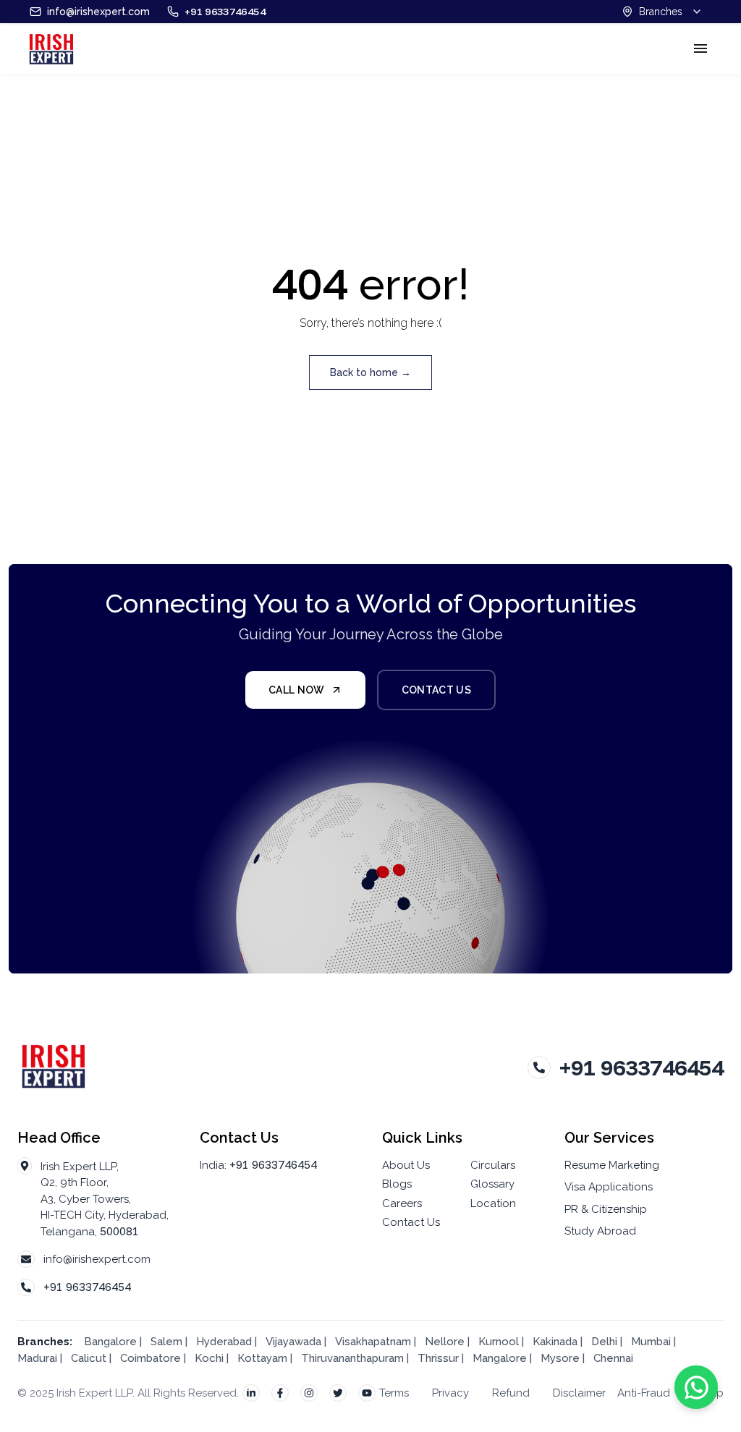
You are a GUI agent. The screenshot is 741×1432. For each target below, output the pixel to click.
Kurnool (498, 1341)
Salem (166, 1341)
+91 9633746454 (87, 1287)
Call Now (296, 690)
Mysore (560, 1358)
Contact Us (437, 690)
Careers (402, 1203)
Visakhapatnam (373, 1341)
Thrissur (438, 1358)
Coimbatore (150, 1358)
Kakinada (556, 1341)
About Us (406, 1165)
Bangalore (110, 1341)
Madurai (37, 1358)
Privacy (450, 1392)
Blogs (397, 1183)
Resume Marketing (611, 1165)
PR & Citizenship (605, 1209)
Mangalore (500, 1358)
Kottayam (262, 1358)
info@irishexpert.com (97, 1259)
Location (493, 1203)
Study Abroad (600, 1230)
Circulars (492, 1165)
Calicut (90, 1358)
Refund (511, 1392)
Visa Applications (608, 1186)
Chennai (613, 1358)
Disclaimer (579, 1392)
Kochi (209, 1358)
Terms (394, 1392)
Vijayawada (293, 1341)
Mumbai (651, 1341)
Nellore (446, 1341)
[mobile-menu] (700, 48)
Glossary (492, 1183)
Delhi (604, 1341)
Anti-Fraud (643, 1392)
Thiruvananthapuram (352, 1358)
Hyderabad (224, 1341)
